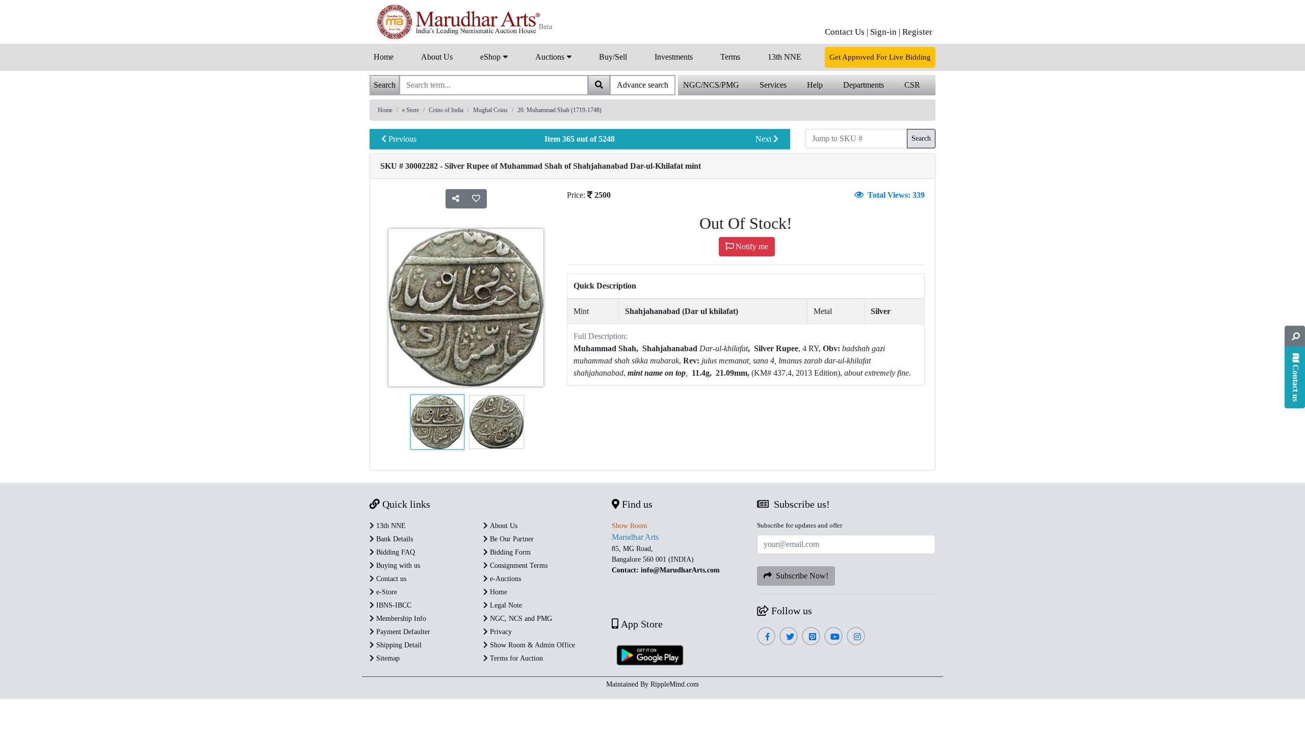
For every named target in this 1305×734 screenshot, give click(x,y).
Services (773, 85)
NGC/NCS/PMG (711, 85)
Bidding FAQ (394, 552)
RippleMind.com (674, 684)
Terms (730, 57)
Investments (674, 57)
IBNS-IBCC (392, 605)
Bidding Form (509, 552)
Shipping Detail (398, 645)
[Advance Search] (1295, 336)
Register (917, 32)
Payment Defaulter (402, 632)
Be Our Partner (511, 539)
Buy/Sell (613, 57)
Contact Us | (846, 32)
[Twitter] (789, 637)
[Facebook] (766, 637)
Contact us (390, 579)
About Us (437, 57)
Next (764, 139)
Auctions (550, 57)
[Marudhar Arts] (463, 22)
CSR (912, 85)
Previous (401, 139)
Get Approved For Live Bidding (880, 57)
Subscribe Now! (800, 575)
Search (921, 138)
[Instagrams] (856, 637)
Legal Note (505, 605)
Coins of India (446, 110)
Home (384, 57)
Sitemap (387, 658)
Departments (863, 85)
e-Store (385, 592)
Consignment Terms (517, 565)
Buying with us (397, 565)
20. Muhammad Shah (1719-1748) (559, 110)
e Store (410, 110)
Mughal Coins (490, 110)
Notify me (751, 246)
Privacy (500, 632)
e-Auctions (504, 579)
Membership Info (400, 618)
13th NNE (784, 57)
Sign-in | (885, 32)
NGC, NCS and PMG (520, 618)
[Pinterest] (811, 637)
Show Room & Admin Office (531, 645)
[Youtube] (834, 637)
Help (815, 85)
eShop (491, 57)
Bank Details (393, 539)
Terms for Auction (515, 658)
